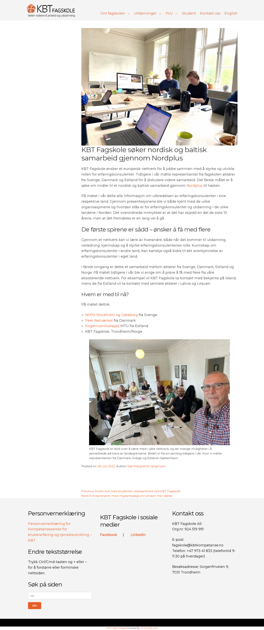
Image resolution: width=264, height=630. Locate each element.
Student (189, 13)
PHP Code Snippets (117, 628)
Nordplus (195, 185)
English (231, 13)
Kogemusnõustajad (102, 326)
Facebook (109, 535)
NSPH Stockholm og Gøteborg (111, 315)
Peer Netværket (99, 320)
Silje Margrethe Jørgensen (146, 466)
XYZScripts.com (149, 628)
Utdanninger (145, 13)
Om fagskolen (112, 13)
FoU (169, 13)
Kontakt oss (210, 13)
